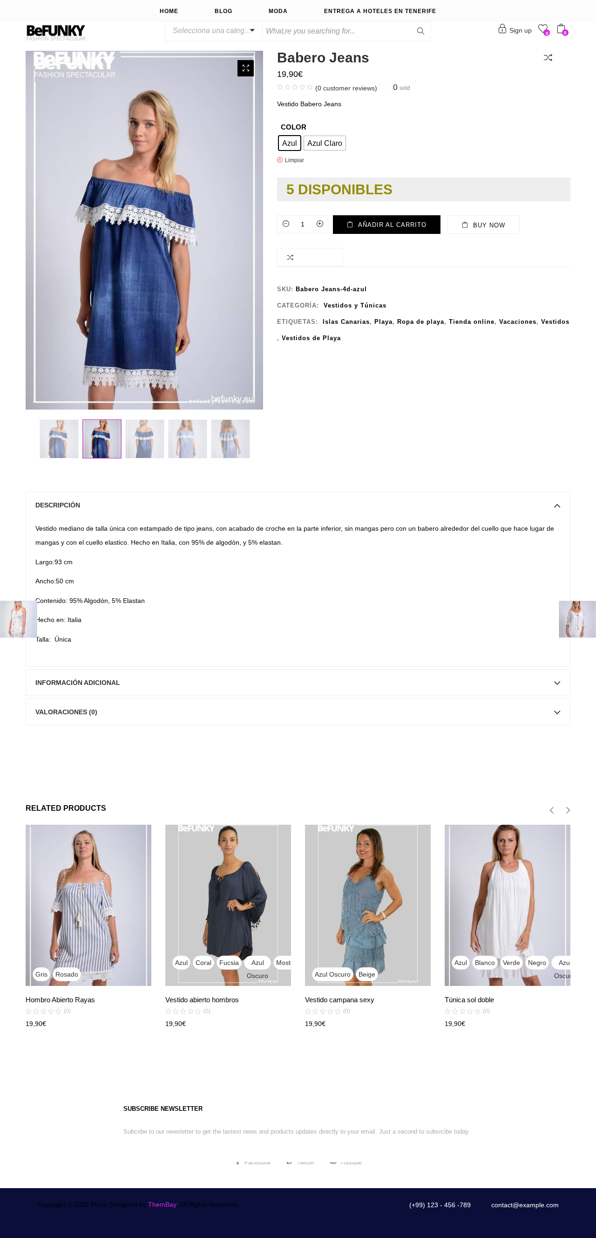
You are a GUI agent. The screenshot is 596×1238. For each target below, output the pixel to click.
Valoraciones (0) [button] (66, 712)
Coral (203, 962)
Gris (41, 974)
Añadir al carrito (392, 224)
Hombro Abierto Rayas (60, 1000)
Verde (511, 962)
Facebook (257, 1162)
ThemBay (162, 1204)
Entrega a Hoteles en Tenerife (380, 11)
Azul (181, 962)
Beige (367, 974)
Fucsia (229, 962)
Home (169, 11)
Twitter (305, 1162)
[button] (212, 30)
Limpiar (294, 160)
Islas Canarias (346, 321)
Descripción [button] (57, 505)
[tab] (298, 505)
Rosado (66, 974)
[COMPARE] (549, 57)
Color (293, 127)
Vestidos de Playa (311, 338)
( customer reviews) (346, 88)
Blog (223, 11)
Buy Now (489, 225)
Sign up (520, 30)
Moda (278, 11)
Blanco (485, 962)
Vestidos (555, 321)
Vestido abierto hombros (202, 1000)
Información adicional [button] (77, 682)
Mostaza (288, 962)
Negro (537, 962)
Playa (383, 321)
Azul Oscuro (257, 964)
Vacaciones (517, 321)
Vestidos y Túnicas (355, 305)
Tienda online (471, 321)
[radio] (289, 143)
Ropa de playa (420, 321)
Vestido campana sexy (339, 1000)
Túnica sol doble (469, 1000)
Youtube (351, 1162)
